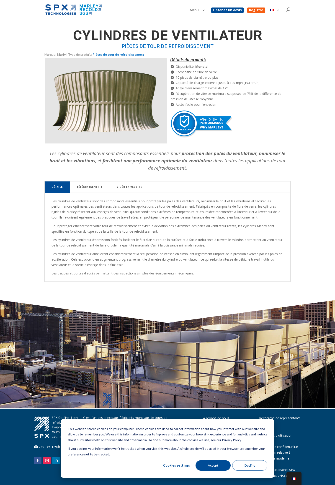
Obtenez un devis (227, 10)
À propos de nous (216, 418)
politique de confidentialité (278, 447)
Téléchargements (90, 187)
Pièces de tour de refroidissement (118, 54)
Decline (250, 465)
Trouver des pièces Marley (278, 475)
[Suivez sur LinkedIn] (56, 460)
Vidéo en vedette (129, 187)
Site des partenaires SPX (277, 469)
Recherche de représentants (280, 418)
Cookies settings (176, 465)
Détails (57, 187)
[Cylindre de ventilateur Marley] (106, 142)
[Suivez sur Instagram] (47, 460)
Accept (213, 465)
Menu (194, 10)
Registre (256, 10)
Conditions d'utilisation (275, 435)
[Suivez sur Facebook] (37, 460)
